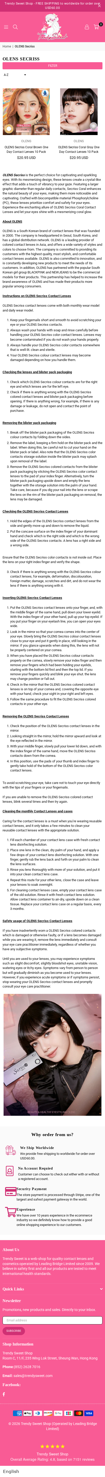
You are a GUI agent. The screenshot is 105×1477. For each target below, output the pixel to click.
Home (7, 46)
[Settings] (86, 27)
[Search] (15, 27)
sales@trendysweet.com (33, 1376)
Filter (52, 66)
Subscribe (13, 1331)
